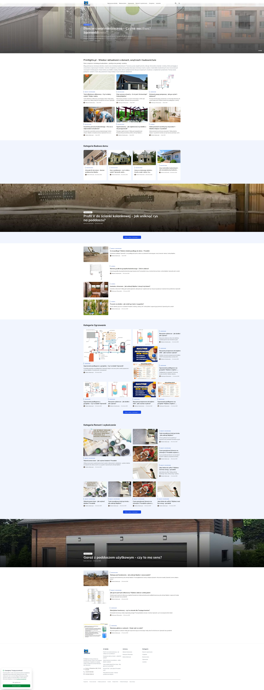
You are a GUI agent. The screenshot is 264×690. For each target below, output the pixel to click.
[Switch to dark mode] (179, 3)
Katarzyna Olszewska (88, 223)
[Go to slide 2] (260, 50)
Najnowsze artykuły (112, 3)
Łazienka (158, 3)
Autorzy (125, 649)
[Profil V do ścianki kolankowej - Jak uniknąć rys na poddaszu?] (132, 208)
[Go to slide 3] (261, 50)
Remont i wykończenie (141, 3)
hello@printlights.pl (89, 674)
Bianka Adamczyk (88, 560)
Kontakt (109, 681)
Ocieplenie (151, 3)
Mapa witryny (132, 681)
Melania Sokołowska (88, 40)
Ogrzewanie (131, 3)
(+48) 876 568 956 (89, 672)
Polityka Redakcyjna (124, 681)
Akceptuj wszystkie (16, 685)
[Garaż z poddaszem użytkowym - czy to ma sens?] (132, 543)
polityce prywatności (21, 679)
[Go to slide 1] (258, 50)
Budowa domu (122, 3)
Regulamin (86, 681)
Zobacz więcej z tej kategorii (131, 237)
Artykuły (105, 649)
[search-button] (175, 3)
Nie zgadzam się (16, 682)
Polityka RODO (115, 681)
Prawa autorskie (93, 681)
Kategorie (145, 649)
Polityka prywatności (102, 681)
